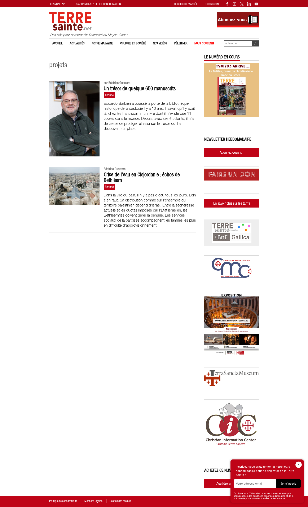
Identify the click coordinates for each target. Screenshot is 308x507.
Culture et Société (133, 43)
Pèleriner (180, 43)
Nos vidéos (160, 43)
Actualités (77, 43)
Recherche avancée (185, 4)
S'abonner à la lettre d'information (98, 4)
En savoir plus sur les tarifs (231, 203)
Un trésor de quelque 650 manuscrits (140, 88)
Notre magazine (102, 43)
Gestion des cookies (120, 501)
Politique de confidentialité (63, 501)
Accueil (57, 43)
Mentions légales (93, 501)
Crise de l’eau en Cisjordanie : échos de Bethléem (142, 177)
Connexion (212, 4)
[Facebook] (227, 4)
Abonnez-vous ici (231, 152)
